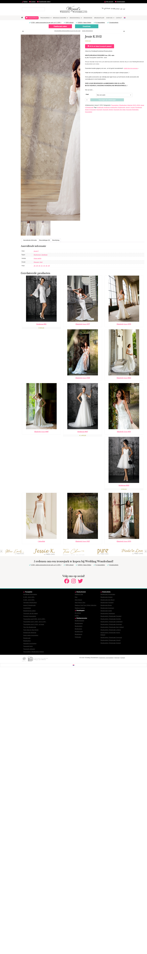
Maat (87, 94)
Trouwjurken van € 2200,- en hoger (33, 624)
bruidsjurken (113, 107)
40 (39, 266)
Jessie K (128, 107)
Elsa (76, 597)
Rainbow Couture (80, 608)
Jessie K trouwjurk (90, 110)
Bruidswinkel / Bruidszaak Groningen (111, 624)
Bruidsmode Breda (106, 605)
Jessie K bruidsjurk (136, 107)
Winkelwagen (120, 2)
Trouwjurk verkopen (29, 649)
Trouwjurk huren (28, 646)
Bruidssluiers (78, 626)
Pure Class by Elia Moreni (30, 630)
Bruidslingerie (79, 623)
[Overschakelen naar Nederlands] (73, 665)
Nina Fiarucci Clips (80, 602)
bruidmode (100, 107)
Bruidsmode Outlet (106, 611)
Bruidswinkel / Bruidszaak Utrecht (110, 640)
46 (46, 266)
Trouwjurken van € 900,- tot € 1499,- (34, 619)
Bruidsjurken (27, 641)
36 (34, 266)
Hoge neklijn (37, 258)
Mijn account (109, 2)
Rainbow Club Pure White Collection (85, 605)
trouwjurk (99, 110)
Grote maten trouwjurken (30, 635)
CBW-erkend (69, 22)
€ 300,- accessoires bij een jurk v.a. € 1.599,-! (46, 22)
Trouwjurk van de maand (30, 613)
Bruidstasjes (78, 634)
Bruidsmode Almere (106, 597)
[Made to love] (73, 551)
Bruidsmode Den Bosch (108, 600)
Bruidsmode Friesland (107, 602)
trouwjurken (88, 112)
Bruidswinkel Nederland (108, 613)
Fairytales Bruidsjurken (30, 602)
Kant (41, 262)
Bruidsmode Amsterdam (108, 594)
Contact (33, 2)
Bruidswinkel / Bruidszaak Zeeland (111, 643)
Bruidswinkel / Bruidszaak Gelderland (111, 622)
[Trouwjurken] (14, 550)
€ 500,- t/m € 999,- (29, 600)
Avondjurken (27, 608)
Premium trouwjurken (29, 616)
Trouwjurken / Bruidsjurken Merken (33, 652)
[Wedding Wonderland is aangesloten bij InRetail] (24, 659)
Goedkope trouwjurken (30, 594)
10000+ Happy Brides (84, 22)
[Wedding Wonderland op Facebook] (66, 580)
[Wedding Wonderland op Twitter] (80, 580)
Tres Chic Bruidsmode (29, 627)
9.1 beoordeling (100, 22)
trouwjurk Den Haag (119, 110)
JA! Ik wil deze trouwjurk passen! (100, 46)
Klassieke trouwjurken (29, 643)
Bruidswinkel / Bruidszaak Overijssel (111, 637)
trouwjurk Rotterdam (132, 110)
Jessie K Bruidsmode (87, 31)
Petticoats (78, 637)
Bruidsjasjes (78, 629)
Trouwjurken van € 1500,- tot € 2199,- (34, 622)
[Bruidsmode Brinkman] (103, 552)
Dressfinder (87, 26)
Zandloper (44, 255)
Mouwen (36, 262)
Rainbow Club (79, 594)
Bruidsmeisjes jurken (29, 611)
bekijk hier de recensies (131, 68)
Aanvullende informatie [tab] (30, 240)
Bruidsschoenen (79, 621)
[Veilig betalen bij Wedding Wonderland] (38, 659)
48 (49, 266)
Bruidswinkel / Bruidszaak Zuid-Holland (112, 627)
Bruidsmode (26, 638)
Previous (1, 551)
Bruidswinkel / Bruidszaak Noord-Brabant (110, 634)
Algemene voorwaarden (106, 658)
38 (37, 266)
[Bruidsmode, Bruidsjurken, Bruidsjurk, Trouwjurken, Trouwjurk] (22, 17)
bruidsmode (121, 107)
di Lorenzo (78, 613)
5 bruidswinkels (113, 22)
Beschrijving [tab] (55, 240)
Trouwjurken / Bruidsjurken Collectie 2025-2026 (67, 31)
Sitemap (116, 658)
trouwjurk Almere (108, 110)
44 (44, 266)
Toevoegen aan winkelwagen (107, 100)
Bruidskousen (79, 632)
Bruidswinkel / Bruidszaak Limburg (111, 630)
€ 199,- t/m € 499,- (29, 597)
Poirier (77, 616)
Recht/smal (37, 255)
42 (41, 266)
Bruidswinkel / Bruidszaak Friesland (111, 616)
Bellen (25, 2)
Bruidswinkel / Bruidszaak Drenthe (111, 619)
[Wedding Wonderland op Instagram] (73, 580)
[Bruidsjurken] (44, 552)
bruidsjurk (107, 107)
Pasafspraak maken (44, 2)
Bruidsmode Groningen (107, 608)
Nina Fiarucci (78, 600)
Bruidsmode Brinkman (29, 633)
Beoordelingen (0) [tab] (44, 240)
